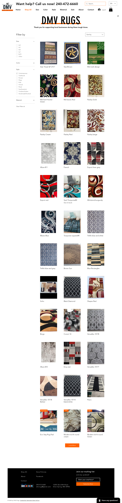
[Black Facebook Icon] (118, 16)
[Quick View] (48, 53)
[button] (38, 9)
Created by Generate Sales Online (29, 500)
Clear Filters (20, 106)
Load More (72, 445)
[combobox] (94, 34)
